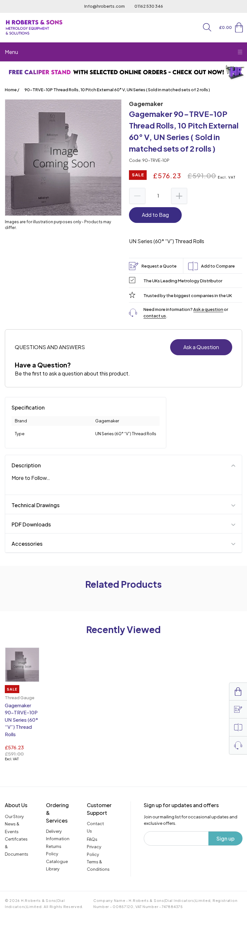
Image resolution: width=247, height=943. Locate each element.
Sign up (225, 838)
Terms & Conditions (98, 865)
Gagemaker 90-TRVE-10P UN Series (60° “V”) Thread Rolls (21, 719)
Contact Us (95, 827)
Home (11, 89)
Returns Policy (53, 850)
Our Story (14, 816)
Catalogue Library (57, 865)
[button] (207, 27)
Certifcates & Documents (16, 846)
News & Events (12, 827)
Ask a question (208, 309)
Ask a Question (201, 347)
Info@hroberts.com (104, 6)
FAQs (92, 839)
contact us (154, 315)
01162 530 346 (148, 6)
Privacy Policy (94, 850)
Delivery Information (57, 835)
